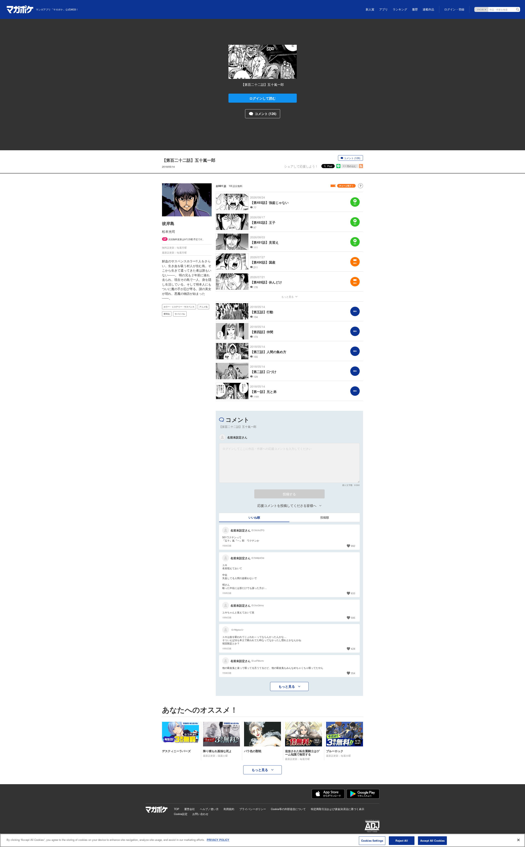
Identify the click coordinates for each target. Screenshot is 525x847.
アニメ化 (203, 306)
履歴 (415, 9)
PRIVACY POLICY (218, 840)
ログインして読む (262, 98)
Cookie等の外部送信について (288, 809)
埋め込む (351, 166)
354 (353, 673)
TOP (176, 809)
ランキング (400, 9)
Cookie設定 (180, 814)
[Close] (518, 839)
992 (353, 545)
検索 (517, 9)
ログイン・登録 (454, 9)
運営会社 (189, 809)
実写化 (167, 313)
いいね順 (254, 517)
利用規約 (229, 809)
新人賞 (370, 9)
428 (353, 648)
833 (353, 593)
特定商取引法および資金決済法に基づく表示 (337, 809)
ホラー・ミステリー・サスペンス (179, 306)
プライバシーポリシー (252, 809)
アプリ (383, 9)
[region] (262, 840)
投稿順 (324, 517)
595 (353, 617)
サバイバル (180, 313)
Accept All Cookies (432, 840)
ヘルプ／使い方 (209, 809)
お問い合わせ (200, 814)
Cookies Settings (372, 840)
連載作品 (428, 9)
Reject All (401, 840)
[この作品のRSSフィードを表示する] (361, 166)
